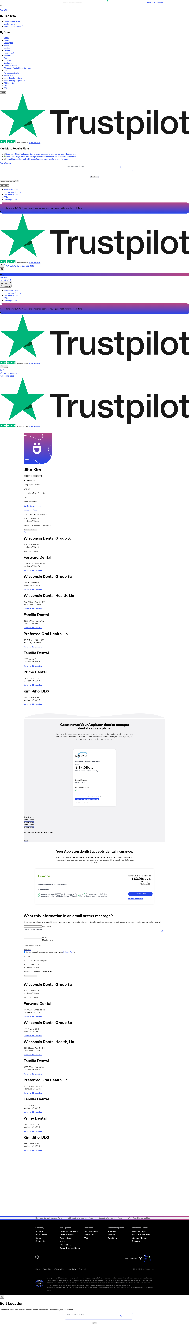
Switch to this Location (33, 570)
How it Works (4, 185)
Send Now (27, 949)
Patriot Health (9, 53)
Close (26, 840)
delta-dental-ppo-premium (14, 81)
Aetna (6, 38)
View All (3, 92)
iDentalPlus (8, 76)
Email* (44, 937)
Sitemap (37, 1269)
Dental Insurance (10, 24)
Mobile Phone (47, 940)
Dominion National (11, 66)
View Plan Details (82, 799)
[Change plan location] (29, 2)
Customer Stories (11, 194)
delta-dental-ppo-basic (13, 78)
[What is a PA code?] (17, 181)
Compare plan (83, 802)
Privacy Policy (68, 952)
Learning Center (10, 200)
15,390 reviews (34, 143)
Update (95, 1323)
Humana (7, 55)
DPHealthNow (9, 83)
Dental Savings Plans (12, 21)
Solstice (7, 48)
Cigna (6, 40)
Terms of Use (47, 1269)
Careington (8, 43)
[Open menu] (1, 5)
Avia (5, 58)
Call (135, 899)
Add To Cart (94, 799)
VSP (5, 86)
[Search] (2, 265)
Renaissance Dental (11, 73)
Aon (5, 71)
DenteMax (8, 50)
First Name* (46, 926)
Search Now (94, 177)
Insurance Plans (30, 510)
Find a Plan (4, 10)
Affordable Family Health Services (17, 68)
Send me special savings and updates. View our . (50, 952)
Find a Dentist (5, 163)
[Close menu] (2, 269)
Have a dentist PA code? (8, 181)
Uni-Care (7, 60)
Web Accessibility (59, 1269)
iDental (7, 45)
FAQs (6, 197)
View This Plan (140, 894)
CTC (5, 88)
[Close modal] (2, 1297)
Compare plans (28, 822)
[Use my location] (120, 167)
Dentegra (8, 63)
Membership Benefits (12, 192)
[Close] (24, 838)
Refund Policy (83, 1269)
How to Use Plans (11, 189)
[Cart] (5, 266)
